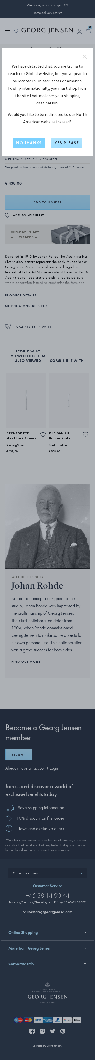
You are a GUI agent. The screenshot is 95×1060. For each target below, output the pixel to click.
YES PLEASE (67, 143)
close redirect (84, 56)
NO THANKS (29, 143)
